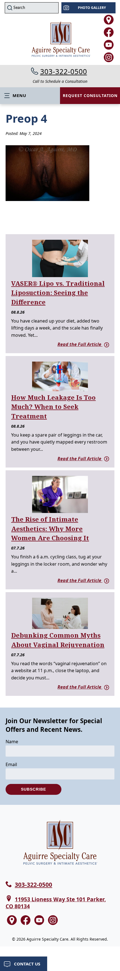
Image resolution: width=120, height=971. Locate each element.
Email (11, 764)
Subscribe (33, 789)
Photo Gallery (92, 7)
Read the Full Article (79, 344)
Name (12, 741)
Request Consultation (90, 95)
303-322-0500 (63, 71)
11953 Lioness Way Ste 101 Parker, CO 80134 (56, 902)
